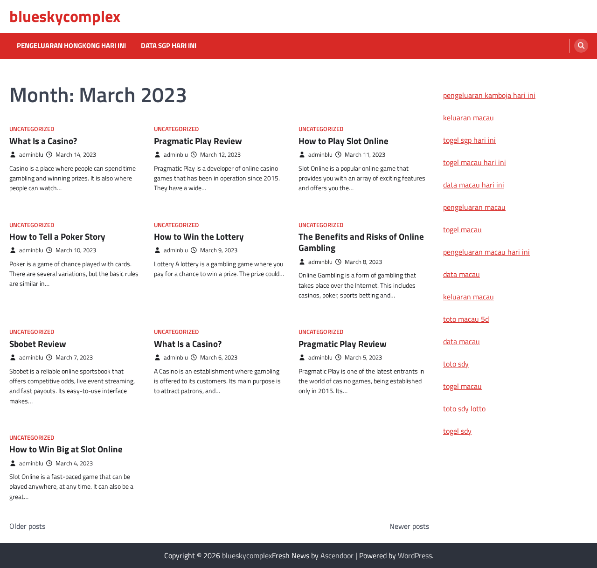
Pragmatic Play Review (198, 140)
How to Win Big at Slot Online (66, 449)
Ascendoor (337, 555)
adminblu (31, 154)
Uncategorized (31, 128)
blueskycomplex (64, 16)
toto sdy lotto (464, 408)
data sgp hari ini (168, 46)
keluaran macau (468, 117)
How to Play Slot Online (343, 140)
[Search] (581, 46)
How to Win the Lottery (199, 236)
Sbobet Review (37, 343)
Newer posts (409, 526)
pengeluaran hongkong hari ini (71, 46)
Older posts (27, 526)
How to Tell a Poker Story (57, 236)
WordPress (415, 555)
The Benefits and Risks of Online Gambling (361, 242)
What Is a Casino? (43, 140)
